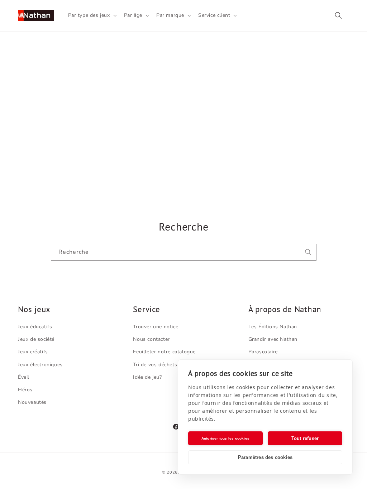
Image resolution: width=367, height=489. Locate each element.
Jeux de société (36, 339)
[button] (92, 15)
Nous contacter (151, 339)
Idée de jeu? (147, 377)
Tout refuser (305, 438)
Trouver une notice (155, 326)
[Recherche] (308, 252)
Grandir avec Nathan (272, 339)
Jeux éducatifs (35, 326)
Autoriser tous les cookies (225, 438)
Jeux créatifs (33, 351)
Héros (25, 389)
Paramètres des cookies (265, 457)
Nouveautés (32, 402)
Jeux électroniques (40, 364)
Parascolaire (263, 351)
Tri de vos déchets (155, 364)
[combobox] (183, 252)
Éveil (23, 377)
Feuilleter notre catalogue (164, 351)
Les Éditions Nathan (272, 326)
